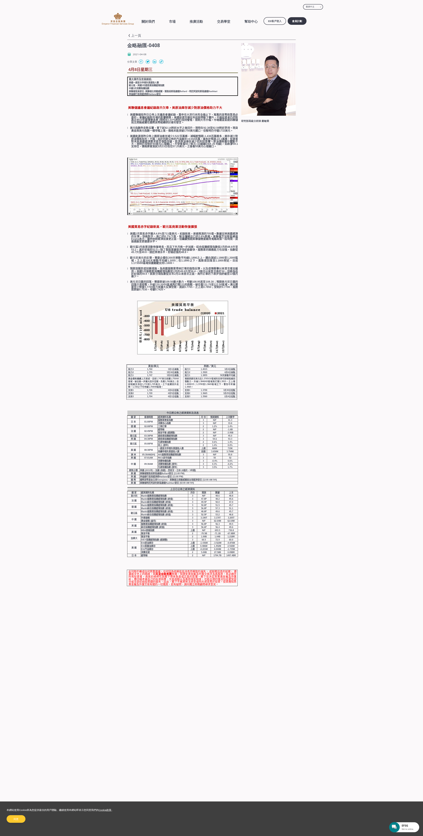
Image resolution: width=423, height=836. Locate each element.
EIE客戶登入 (275, 21)
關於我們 (148, 21)
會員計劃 (297, 21)
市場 (172, 21)
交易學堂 (223, 21)
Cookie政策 (105, 810)
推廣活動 (196, 21)
